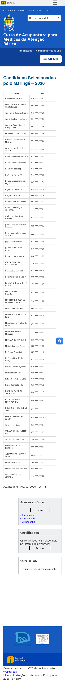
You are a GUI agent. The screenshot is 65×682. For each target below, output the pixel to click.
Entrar (40, 510)
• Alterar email (27, 515)
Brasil (11, 2)
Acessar (40, 548)
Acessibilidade (8, 10)
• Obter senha (27, 521)
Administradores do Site (48, 50)
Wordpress (10, 671)
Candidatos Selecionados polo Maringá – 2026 (29, 80)
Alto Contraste (26, 10)
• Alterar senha (28, 518)
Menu (52, 59)
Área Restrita (26, 50)
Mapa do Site (43, 10)
